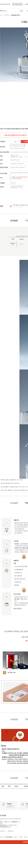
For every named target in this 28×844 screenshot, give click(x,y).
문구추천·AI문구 (17, 4)
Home (1, 15)
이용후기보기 (2, 831)
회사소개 (2, 837)
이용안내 (25, 837)
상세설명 (14, 220)
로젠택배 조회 (11, 831)
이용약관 (15, 837)
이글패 (21, 10)
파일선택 (12, 183)
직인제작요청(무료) (17, 178)
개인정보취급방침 (8, 837)
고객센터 (20, 837)
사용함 (13, 177)
